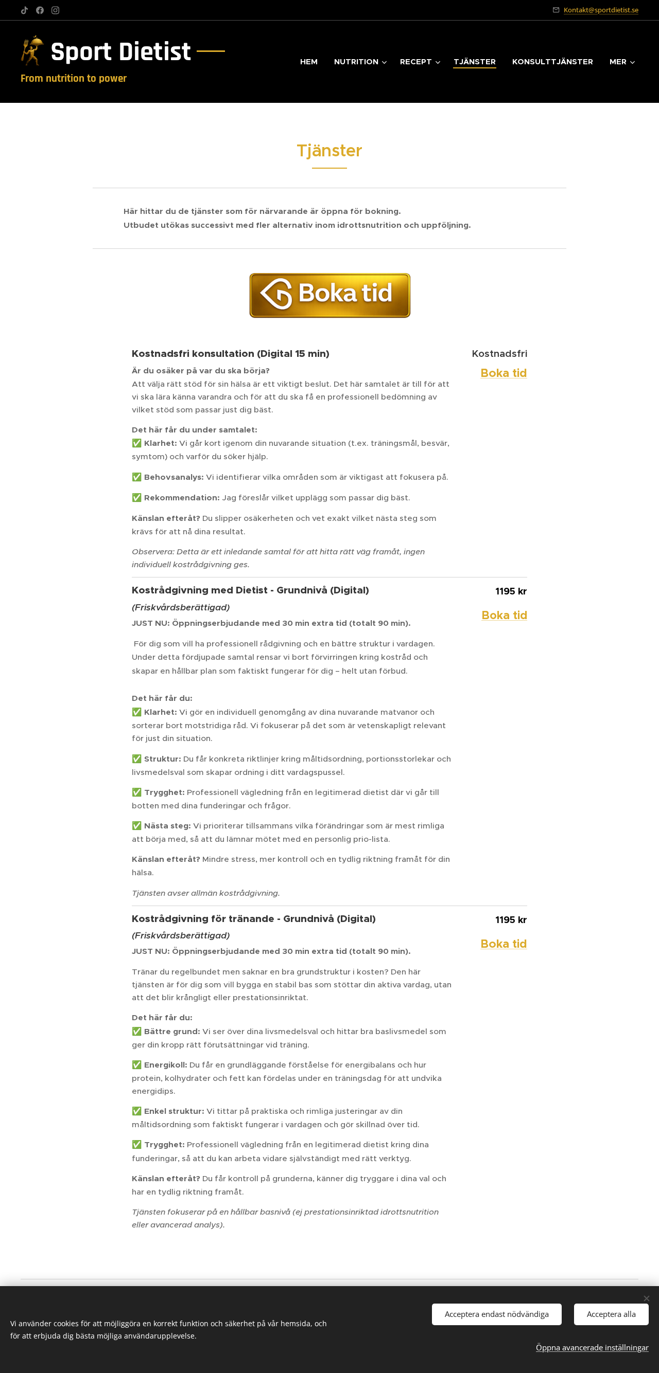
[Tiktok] (24, 10)
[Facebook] (39, 10)
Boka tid (504, 615)
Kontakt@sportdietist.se (601, 9)
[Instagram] (55, 10)
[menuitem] (312, 62)
